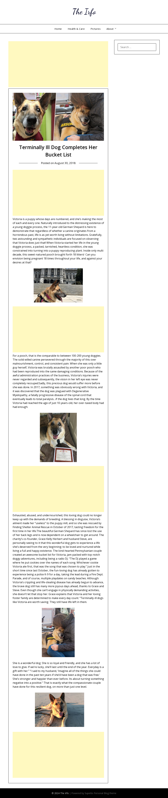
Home (58, 28)
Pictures (96, 28)
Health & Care (76, 28)
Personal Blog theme (105, 793)
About (110, 28)
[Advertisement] (58, 64)
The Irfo (84, 11)
